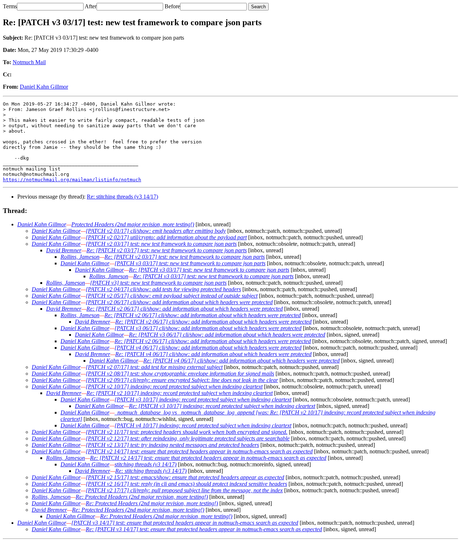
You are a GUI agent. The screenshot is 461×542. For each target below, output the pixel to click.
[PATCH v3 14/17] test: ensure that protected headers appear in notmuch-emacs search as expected (184, 523)
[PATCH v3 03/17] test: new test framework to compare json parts (190, 263)
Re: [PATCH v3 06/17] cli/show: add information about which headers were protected (227, 335)
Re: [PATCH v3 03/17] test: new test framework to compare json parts (209, 270)
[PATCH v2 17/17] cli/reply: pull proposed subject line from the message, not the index (184, 490)
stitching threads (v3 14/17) (145, 464)
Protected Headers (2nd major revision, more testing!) (132, 224)
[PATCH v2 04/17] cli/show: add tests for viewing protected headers (163, 289)
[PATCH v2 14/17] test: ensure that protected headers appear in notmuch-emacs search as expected (199, 451)
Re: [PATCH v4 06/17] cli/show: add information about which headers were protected (213, 354)
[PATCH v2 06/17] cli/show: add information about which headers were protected (179, 302)
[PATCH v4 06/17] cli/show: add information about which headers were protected (208, 348)
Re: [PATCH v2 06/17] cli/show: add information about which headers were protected (184, 309)
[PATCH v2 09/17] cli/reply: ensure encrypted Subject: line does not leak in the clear (182, 380)
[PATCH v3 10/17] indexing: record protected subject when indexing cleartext (203, 399)
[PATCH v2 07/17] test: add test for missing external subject (154, 367)
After (91, 6)
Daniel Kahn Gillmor (44, 87)
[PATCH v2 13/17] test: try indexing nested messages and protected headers (172, 445)
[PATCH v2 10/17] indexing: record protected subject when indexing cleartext (174, 386)
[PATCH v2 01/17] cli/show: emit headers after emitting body (156, 231)
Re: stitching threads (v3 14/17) (122, 197)
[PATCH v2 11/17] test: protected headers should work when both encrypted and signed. (186, 432)
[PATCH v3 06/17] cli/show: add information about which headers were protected (208, 328)
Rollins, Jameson (80, 257)
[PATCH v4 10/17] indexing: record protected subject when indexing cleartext (203, 425)
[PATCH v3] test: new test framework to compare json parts (158, 283)
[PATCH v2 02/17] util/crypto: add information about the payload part (166, 237)
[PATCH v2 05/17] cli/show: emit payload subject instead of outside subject (172, 296)
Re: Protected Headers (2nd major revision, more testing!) (142, 497)
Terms (10, 6)
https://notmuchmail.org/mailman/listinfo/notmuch (72, 179)
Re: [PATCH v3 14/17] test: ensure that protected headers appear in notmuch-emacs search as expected (204, 529)
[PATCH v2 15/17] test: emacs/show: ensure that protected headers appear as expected (185, 477)
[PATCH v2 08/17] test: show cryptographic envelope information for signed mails (180, 373)
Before (172, 6)
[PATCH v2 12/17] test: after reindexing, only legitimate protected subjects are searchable (188, 438)
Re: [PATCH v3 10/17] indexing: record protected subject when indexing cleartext (222, 406)
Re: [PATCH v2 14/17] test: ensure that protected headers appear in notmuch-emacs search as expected (208, 458)
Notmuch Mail (29, 62)
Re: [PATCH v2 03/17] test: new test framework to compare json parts (166, 250)
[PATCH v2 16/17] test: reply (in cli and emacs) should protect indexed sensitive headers (186, 484)
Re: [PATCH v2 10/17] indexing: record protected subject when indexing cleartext (179, 393)
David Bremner (63, 250)
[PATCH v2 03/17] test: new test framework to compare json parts (161, 244)
